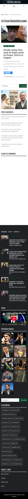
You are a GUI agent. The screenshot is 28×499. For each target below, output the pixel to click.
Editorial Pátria (9, 76)
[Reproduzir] (3, 324)
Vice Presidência (16, 464)
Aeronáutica (6, 410)
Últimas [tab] (10, 232)
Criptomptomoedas (8, 418)
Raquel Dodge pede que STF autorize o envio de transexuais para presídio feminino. (16, 267)
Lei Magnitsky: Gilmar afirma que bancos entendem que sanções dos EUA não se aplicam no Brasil (12, 138)
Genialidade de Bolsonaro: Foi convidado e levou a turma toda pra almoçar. (17, 241)
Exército (14, 435)
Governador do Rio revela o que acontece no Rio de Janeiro (13, 118)
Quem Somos (5, 474)
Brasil (5, 46)
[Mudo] (22, 324)
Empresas (15, 426)
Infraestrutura (7, 439)
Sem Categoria (12, 238)
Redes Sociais (12, 280)
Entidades (6, 431)
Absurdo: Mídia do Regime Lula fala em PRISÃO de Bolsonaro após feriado (12, 124)
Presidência (17, 236)
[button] (14, 99)
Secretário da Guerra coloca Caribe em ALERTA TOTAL (11, 145)
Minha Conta (4, 482)
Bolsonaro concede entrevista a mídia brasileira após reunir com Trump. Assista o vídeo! (18, 297)
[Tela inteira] (25, 324)
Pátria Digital (14, 2)
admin (11, 245)
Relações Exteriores (9, 455)
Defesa (19, 418)
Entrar (3, 486)
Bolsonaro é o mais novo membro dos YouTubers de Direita (16, 283)
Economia (15, 422)
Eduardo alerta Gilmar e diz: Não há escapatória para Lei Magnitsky (11, 130)
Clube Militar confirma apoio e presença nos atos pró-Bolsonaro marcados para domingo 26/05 (18, 254)
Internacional (16, 291)
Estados (15, 431)
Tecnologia (18, 459)
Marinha (14, 443)
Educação (5, 426)
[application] (14, 318)
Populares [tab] (4, 232)
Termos (3, 478)
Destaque (11, 46)
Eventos (5, 435)
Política (11, 236)
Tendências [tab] (16, 232)
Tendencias (5, 464)
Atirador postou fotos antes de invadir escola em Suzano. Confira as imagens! (14, 53)
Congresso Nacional (8, 414)
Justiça (5, 443)
